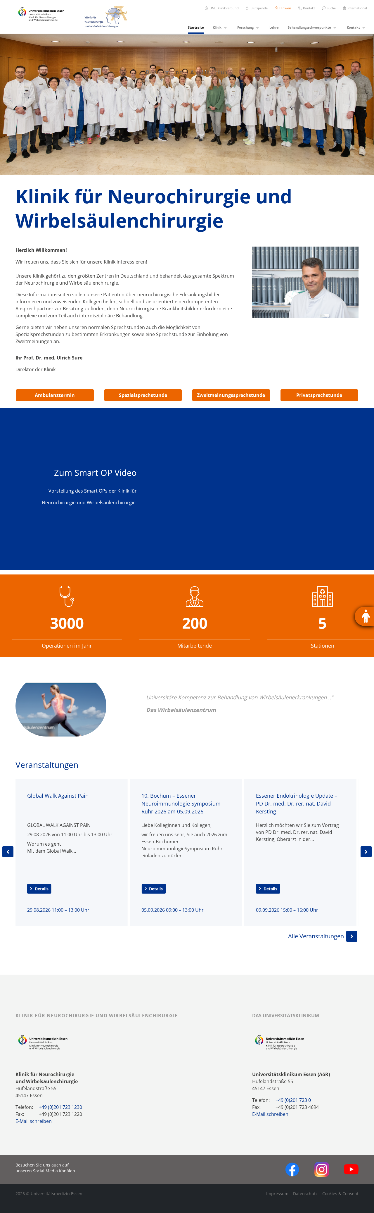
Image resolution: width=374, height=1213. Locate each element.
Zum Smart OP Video (95, 472)
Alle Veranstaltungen (316, 936)
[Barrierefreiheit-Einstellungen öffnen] (364, 616)
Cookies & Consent (340, 1193)
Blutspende (259, 8)
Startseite (196, 27)
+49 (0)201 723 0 (293, 1100)
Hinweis (285, 8)
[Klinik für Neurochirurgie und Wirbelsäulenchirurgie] (102, 17)
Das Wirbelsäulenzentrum (181, 709)
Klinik (217, 27)
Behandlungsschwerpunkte (309, 27)
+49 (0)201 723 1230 (60, 1107)
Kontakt (309, 8)
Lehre (274, 27)
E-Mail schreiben (33, 1121)
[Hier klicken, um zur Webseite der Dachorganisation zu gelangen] (279, 1042)
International (357, 8)
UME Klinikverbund (224, 8)
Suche (331, 8)
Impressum (277, 1193)
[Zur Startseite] (41, 17)
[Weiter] (366, 851)
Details (42, 889)
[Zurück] (7, 851)
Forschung (245, 27)
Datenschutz (305, 1193)
